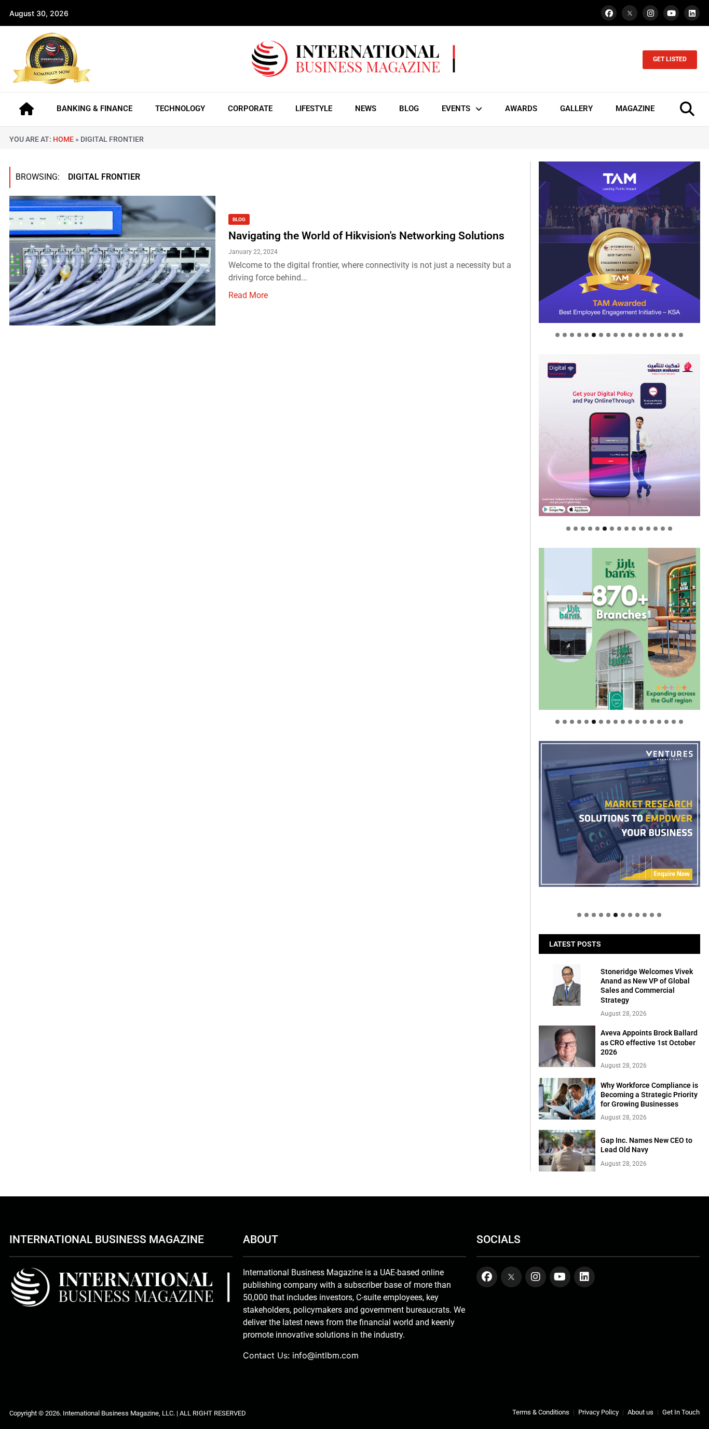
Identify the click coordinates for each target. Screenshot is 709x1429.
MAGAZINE (635, 108)
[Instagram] (650, 13)
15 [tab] (659, 335)
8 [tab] (608, 335)
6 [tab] (594, 335)
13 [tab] (645, 335)
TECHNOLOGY (180, 108)
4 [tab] (579, 335)
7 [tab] (601, 335)
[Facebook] (609, 13)
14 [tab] (652, 335)
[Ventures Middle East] (619, 813)
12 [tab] (637, 335)
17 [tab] (674, 335)
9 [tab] (615, 335)
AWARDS (521, 108)
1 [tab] (557, 335)
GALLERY (576, 108)
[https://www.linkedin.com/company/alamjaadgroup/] (619, 628)
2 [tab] (565, 335)
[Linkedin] (692, 13)
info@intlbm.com (325, 1355)
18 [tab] (681, 335)
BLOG (409, 108)
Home (63, 139)
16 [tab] (666, 335)
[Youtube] (671, 13)
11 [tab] (630, 335)
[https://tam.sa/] (619, 242)
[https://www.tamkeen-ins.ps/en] (619, 435)
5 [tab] (586, 335)
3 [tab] (572, 335)
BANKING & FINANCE (94, 108)
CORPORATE (250, 108)
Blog (239, 219)
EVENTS (456, 108)
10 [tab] (623, 335)
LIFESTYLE (313, 108)
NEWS (365, 108)
